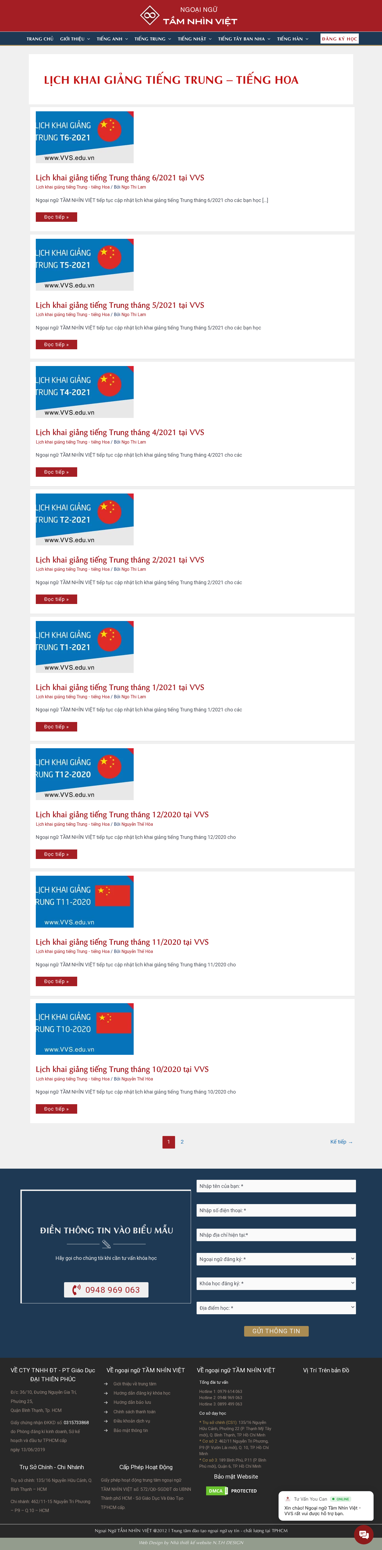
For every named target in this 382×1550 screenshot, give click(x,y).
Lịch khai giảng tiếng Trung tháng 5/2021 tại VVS (120, 304)
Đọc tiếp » (56, 218)
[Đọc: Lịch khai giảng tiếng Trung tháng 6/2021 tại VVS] (68, 128)
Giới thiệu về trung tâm (135, 1384)
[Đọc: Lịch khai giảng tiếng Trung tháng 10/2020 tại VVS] (68, 1020)
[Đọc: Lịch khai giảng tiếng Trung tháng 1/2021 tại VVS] (68, 638)
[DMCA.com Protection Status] (233, 1490)
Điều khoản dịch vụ (132, 1421)
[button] (87, 38)
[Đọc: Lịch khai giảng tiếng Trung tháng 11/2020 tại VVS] (68, 893)
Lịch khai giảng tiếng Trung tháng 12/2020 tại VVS (122, 813)
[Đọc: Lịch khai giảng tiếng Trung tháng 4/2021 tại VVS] (68, 383)
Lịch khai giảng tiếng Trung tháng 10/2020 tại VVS (122, 1068)
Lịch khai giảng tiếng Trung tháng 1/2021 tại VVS (120, 686)
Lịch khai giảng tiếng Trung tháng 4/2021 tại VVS (120, 431)
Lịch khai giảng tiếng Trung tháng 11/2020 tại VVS (122, 941)
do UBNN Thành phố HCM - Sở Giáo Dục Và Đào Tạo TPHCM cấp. (146, 1498)
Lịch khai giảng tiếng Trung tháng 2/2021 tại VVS (120, 558)
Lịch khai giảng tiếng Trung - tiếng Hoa (73, 187)
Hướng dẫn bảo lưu (132, 1402)
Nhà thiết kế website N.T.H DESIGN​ (206, 1542)
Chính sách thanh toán (134, 1411)
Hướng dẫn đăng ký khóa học (142, 1393)
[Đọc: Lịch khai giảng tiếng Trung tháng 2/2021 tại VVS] (68, 511)
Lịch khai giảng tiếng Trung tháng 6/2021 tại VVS (120, 176)
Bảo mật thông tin (131, 1430)
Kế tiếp (341, 1142)
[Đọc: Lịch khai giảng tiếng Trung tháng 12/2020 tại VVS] (68, 765)
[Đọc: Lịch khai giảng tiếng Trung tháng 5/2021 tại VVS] (68, 256)
